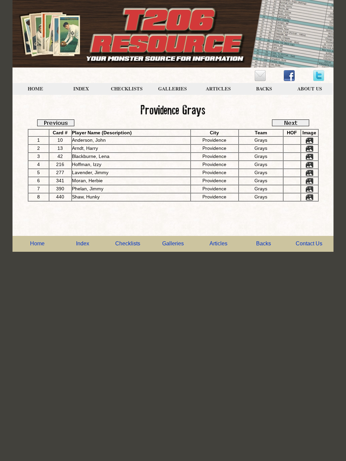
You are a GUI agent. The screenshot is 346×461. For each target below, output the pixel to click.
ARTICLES (218, 88)
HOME (35, 88)
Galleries (173, 243)
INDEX (81, 88)
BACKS (264, 88)
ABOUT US (309, 88)
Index (82, 243)
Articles (218, 243)
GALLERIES (172, 88)
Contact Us (309, 243)
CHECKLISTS (127, 88)
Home (37, 243)
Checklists (127, 243)
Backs (263, 243)
